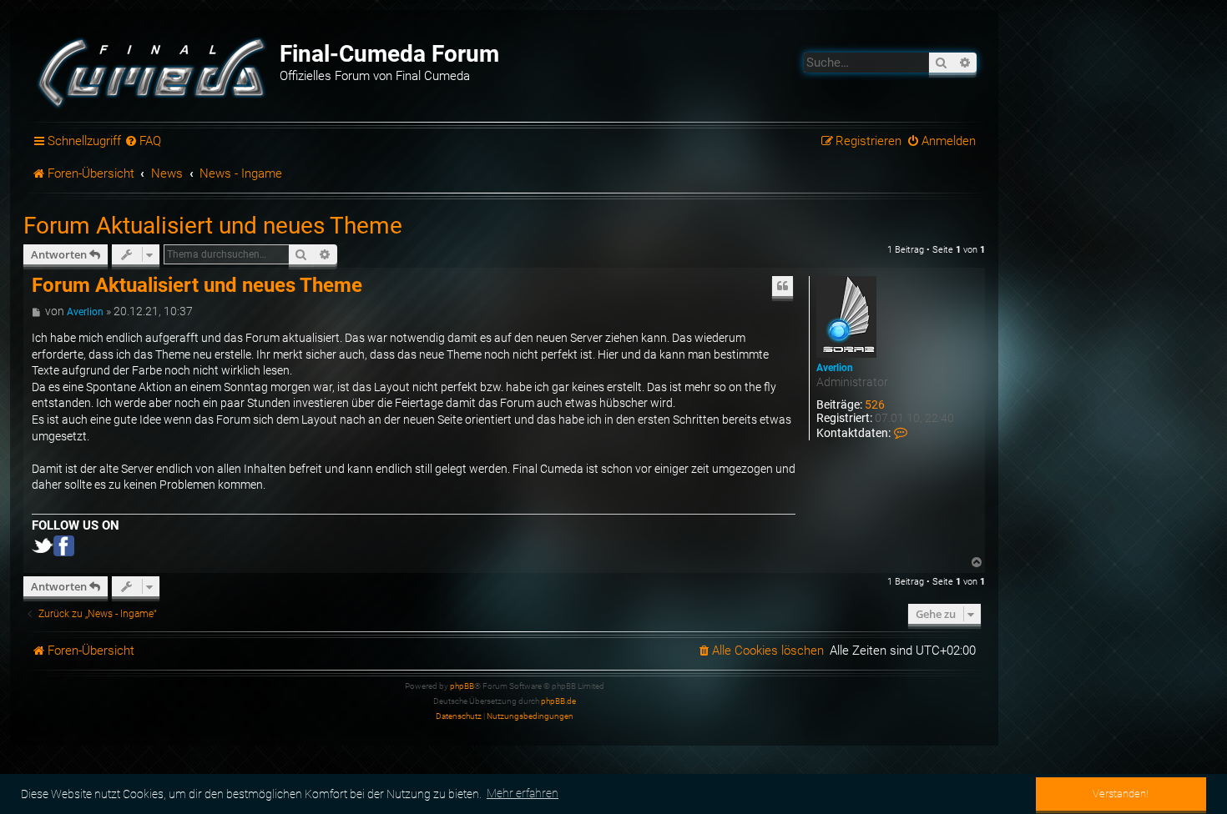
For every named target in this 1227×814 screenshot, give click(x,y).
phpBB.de (558, 701)
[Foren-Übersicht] (154, 71)
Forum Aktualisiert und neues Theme (212, 225)
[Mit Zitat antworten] (783, 286)
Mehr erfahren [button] (522, 793)
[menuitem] (143, 142)
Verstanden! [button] (1121, 793)
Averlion (834, 368)
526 (875, 404)
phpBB (462, 686)
